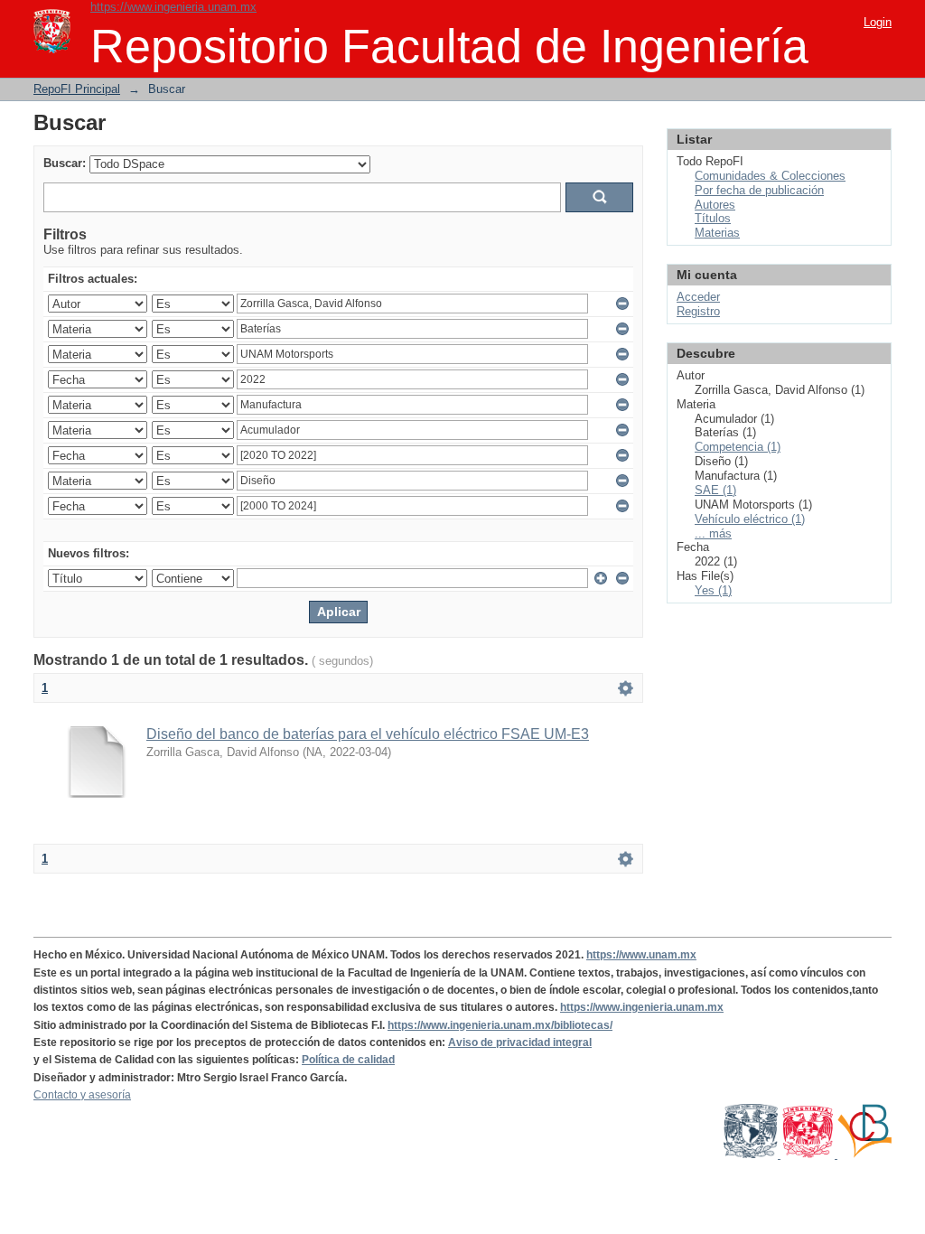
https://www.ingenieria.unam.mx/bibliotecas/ (500, 1025)
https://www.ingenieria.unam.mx (173, 7)
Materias (717, 232)
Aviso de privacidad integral (520, 1042)
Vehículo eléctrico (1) (750, 519)
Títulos (713, 218)
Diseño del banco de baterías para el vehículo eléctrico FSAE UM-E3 (367, 734)
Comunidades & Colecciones (770, 175)
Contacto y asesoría (82, 1095)
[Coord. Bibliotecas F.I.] (864, 1154)
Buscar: (64, 163)
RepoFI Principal (76, 89)
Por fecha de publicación (759, 190)
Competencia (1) (737, 446)
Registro (698, 311)
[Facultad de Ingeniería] (808, 1154)
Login (878, 22)
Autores (715, 204)
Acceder (698, 297)
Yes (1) (713, 590)
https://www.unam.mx (641, 955)
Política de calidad (348, 1059)
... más (713, 533)
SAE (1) (715, 490)
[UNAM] (752, 1154)
